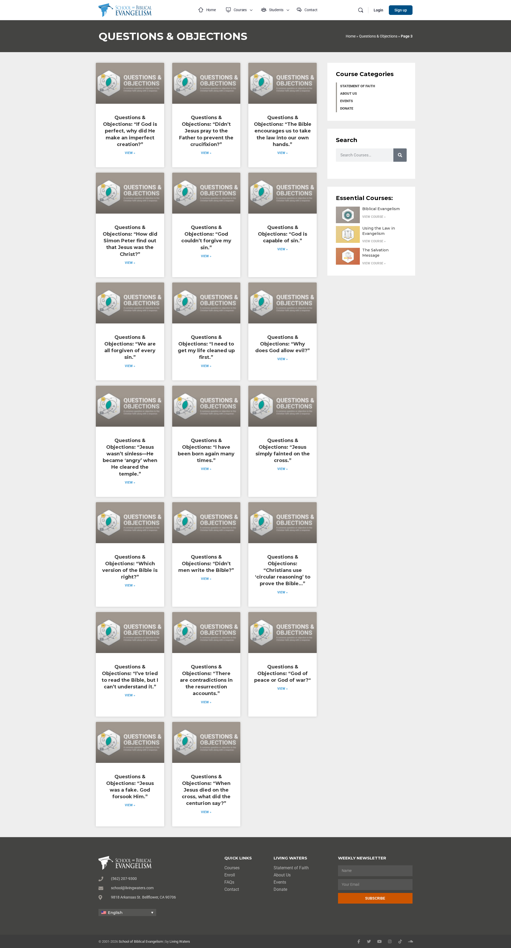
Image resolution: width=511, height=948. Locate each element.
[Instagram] (390, 941)
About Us (348, 93)
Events (346, 101)
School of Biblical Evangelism (141, 941)
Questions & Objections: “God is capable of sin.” (282, 234)
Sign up (400, 10)
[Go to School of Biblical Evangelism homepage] (125, 9)
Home (351, 36)
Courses (232, 867)
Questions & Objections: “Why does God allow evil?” (282, 344)
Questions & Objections (378, 36)
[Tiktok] (400, 941)
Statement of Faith (357, 86)
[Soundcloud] (411, 941)
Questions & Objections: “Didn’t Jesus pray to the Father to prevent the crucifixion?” (206, 131)
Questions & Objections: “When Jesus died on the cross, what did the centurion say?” (206, 790)
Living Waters (180, 941)
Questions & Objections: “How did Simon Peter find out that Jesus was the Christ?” (130, 240)
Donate (346, 108)
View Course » (374, 217)
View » (130, 153)
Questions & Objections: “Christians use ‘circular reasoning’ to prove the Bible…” (282, 570)
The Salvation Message (375, 253)
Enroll (229, 875)
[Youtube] (379, 941)
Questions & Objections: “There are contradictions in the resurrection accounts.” (206, 680)
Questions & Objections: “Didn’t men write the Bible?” (206, 563)
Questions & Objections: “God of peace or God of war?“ (282, 673)
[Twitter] (369, 941)
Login (378, 10)
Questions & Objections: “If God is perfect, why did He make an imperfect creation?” (130, 131)
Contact (231, 889)
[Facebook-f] (359, 941)
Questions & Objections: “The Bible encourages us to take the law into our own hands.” (282, 131)
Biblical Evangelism (381, 208)
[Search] (360, 10)
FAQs (229, 882)
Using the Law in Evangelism (378, 231)
